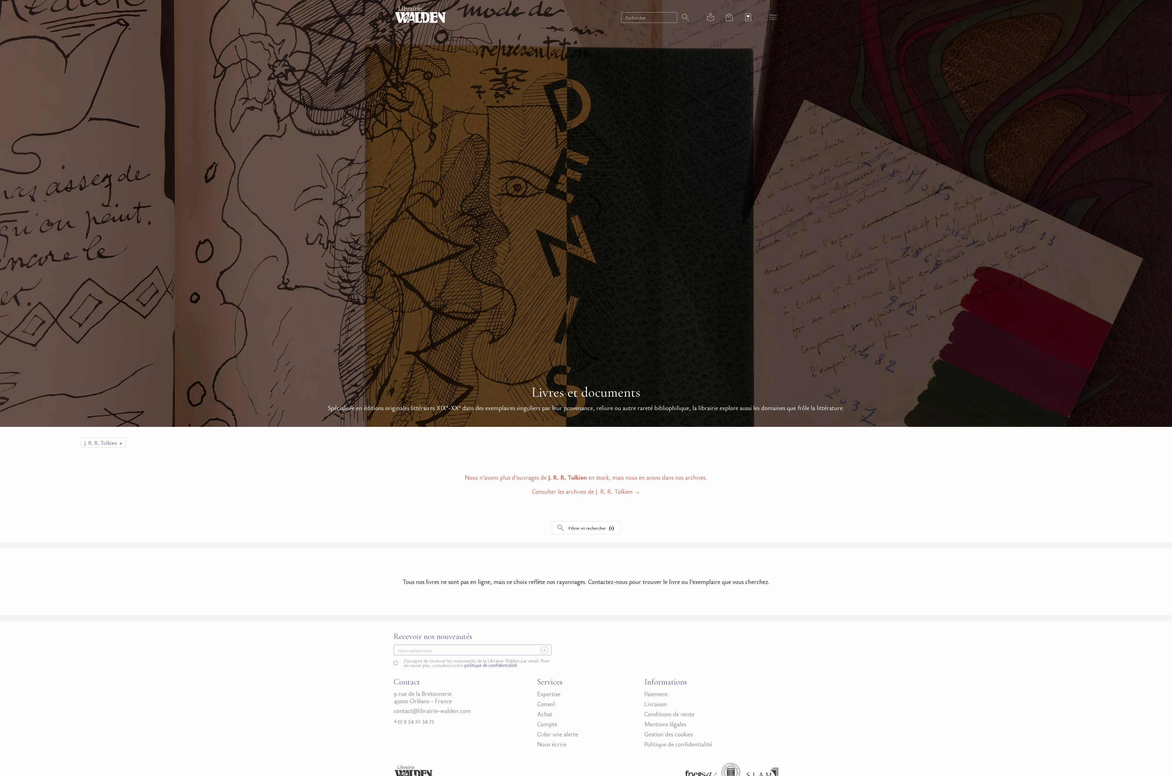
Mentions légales (665, 724)
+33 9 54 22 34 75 (414, 721)
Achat (544, 714)
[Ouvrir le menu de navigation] (773, 17)
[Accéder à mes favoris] (748, 17)
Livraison (655, 704)
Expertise (548, 694)
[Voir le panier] (729, 17)
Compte (547, 724)
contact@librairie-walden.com (432, 711)
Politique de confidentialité (678, 744)
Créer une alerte (557, 734)
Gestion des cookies (668, 734)
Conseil (546, 704)
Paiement (656, 694)
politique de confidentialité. (490, 665)
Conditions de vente (669, 714)
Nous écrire (551, 744)
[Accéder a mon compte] (710, 17)
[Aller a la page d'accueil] (420, 13)
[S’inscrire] (544, 650)
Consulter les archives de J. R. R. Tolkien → (586, 491)
